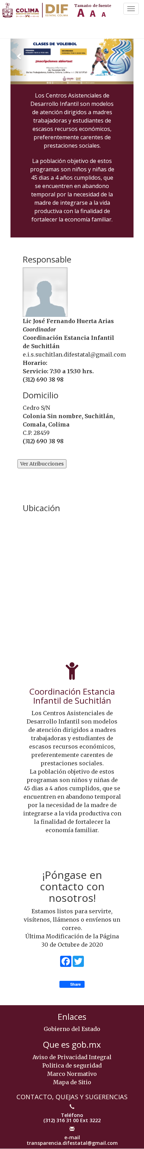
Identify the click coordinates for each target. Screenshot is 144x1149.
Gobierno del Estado (72, 1028)
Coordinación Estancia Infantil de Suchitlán (72, 696)
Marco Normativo (72, 1073)
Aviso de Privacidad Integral (72, 1057)
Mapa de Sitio (72, 1082)
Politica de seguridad (72, 1065)
